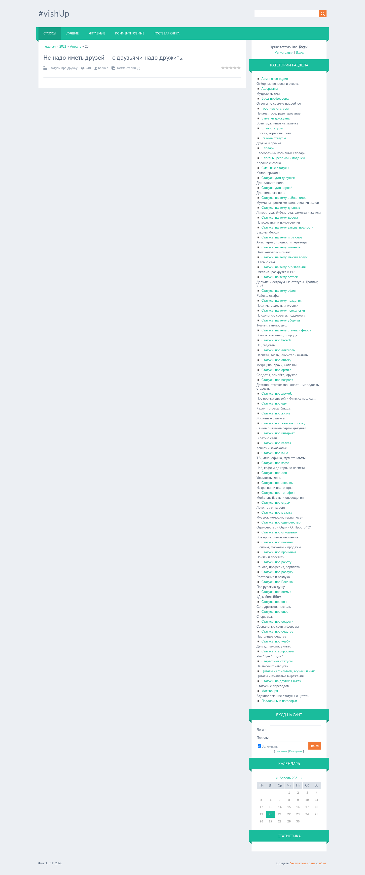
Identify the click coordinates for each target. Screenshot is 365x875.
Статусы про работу (276, 562)
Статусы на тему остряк (279, 277)
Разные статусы (273, 138)
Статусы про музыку (276, 512)
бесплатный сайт (302, 863)
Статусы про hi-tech (276, 340)
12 (261, 807)
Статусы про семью (276, 592)
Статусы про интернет (278, 433)
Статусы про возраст (277, 380)
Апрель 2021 (289, 778)
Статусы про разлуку (277, 572)
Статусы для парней (276, 188)
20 (270, 814)
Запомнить (270, 746)
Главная (49, 46)
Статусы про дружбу (62, 68)
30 (298, 821)
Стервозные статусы (276, 661)
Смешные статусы (275, 168)
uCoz (323, 863)
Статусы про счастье (277, 631)
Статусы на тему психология (283, 310)
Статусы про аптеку (276, 360)
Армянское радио (274, 79)
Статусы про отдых (276, 502)
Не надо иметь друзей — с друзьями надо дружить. (113, 57)
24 (307, 814)
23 (298, 814)
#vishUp (53, 13)
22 (289, 814)
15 (289, 807)
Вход (300, 52)
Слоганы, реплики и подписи (283, 158)
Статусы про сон (274, 602)
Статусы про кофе (275, 463)
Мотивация (269, 691)
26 (261, 821)
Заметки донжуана (275, 118)
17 (307, 807)
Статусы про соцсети (277, 621)
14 (280, 807)
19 (261, 814)
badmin (103, 68)
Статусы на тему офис (278, 290)
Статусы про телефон (277, 493)
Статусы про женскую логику (283, 423)
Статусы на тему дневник (280, 207)
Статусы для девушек (278, 178)
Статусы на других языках (281, 681)
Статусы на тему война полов (283, 198)
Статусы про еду (274, 403)
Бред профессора (275, 98)
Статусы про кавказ (276, 443)
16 (298, 807)
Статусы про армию (276, 370)
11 (316, 800)
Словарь (267, 148)
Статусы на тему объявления (283, 267)
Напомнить (281, 751)
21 (280, 814)
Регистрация (284, 52)
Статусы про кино (274, 453)
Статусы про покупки (277, 542)
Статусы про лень (275, 473)
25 (316, 814)
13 (270, 807)
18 (316, 807)
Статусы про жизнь (275, 413)
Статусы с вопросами (277, 651)
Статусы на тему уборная (280, 320)
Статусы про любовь (277, 483)
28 (280, 821)
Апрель (75, 46)
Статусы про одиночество (280, 522)
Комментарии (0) (128, 68)
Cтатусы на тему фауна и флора (286, 330)
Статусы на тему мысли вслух (284, 257)
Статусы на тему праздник (281, 300)
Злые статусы (272, 128)
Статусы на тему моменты (281, 247)
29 (289, 821)
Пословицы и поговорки (279, 701)
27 (270, 821)
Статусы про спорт (275, 611)
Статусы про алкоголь (278, 350)
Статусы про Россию (277, 582)
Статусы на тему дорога (279, 217)
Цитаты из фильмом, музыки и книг (288, 671)
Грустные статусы (275, 108)
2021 (62, 46)
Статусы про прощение (278, 552)
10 (307, 800)
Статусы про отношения (279, 532)
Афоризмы (269, 88)
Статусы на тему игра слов (281, 237)
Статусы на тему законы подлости (287, 227)
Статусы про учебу (275, 641)
